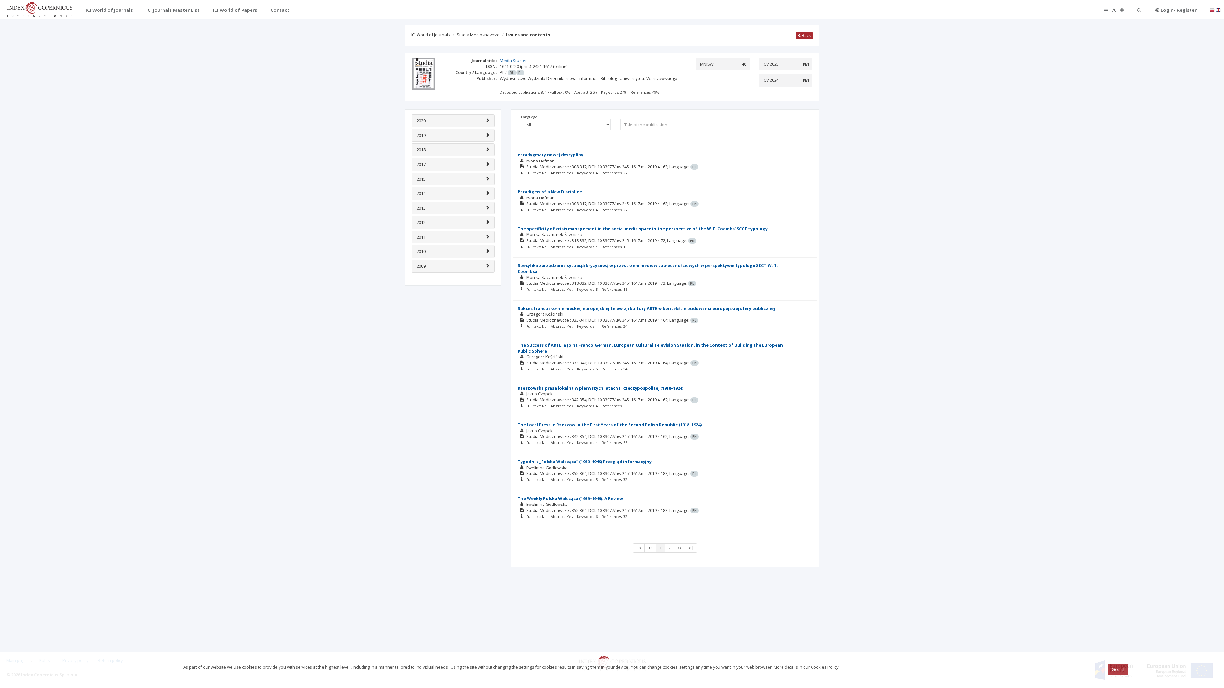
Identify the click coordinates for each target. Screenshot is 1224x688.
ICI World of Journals (430, 35)
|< (638, 548)
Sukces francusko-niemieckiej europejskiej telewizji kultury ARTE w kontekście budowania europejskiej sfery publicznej (646, 308)
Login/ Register (1179, 10)
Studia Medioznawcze (478, 35)
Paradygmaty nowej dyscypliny (550, 155)
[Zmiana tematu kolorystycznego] (1139, 10)
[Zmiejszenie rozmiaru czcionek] (1102, 10)
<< (650, 548)
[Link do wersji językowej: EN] (1218, 9)
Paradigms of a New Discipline (550, 192)
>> (679, 548)
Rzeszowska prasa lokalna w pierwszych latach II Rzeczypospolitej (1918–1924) (600, 388)
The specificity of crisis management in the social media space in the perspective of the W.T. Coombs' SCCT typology (643, 229)
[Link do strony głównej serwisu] (39, 9)
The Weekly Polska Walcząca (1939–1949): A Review (570, 498)
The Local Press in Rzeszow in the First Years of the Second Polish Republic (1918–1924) (610, 424)
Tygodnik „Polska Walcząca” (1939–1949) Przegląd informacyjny (585, 461)
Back (806, 35)
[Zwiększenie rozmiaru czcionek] (1125, 10)
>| (691, 548)
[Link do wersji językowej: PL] (1212, 9)
